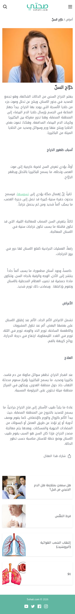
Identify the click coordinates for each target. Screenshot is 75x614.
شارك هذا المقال (55, 456)
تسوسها (23, 194)
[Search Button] (3, 6)
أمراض (69, 19)
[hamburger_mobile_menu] (69, 7)
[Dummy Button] (20, 6)
